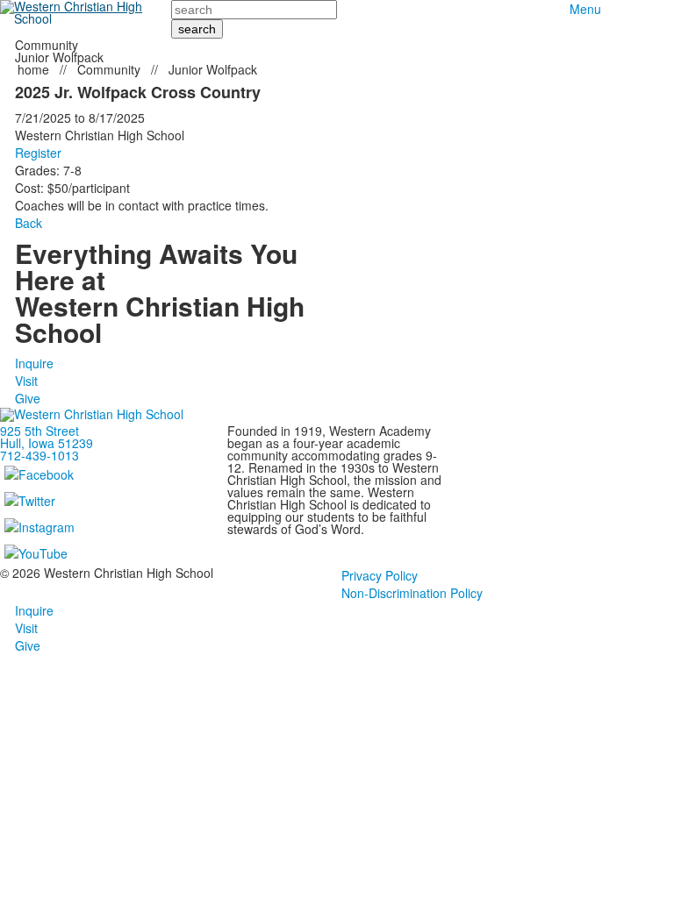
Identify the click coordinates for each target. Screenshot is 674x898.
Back (28, 223)
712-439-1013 (39, 455)
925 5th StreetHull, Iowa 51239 (46, 437)
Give (27, 398)
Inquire (34, 363)
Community (108, 69)
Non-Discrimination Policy (412, 593)
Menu (585, 9)
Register (38, 152)
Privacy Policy (379, 575)
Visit (26, 380)
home (35, 69)
